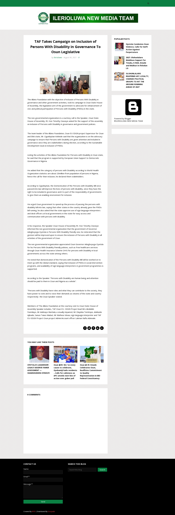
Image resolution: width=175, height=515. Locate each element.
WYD (33, 511)
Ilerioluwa (58, 57)
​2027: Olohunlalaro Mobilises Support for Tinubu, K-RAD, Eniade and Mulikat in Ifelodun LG (136, 62)
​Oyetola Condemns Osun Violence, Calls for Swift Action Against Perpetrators (137, 48)
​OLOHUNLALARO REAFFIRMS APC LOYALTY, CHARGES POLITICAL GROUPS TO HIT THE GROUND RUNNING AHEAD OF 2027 (137, 80)
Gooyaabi (51, 511)
